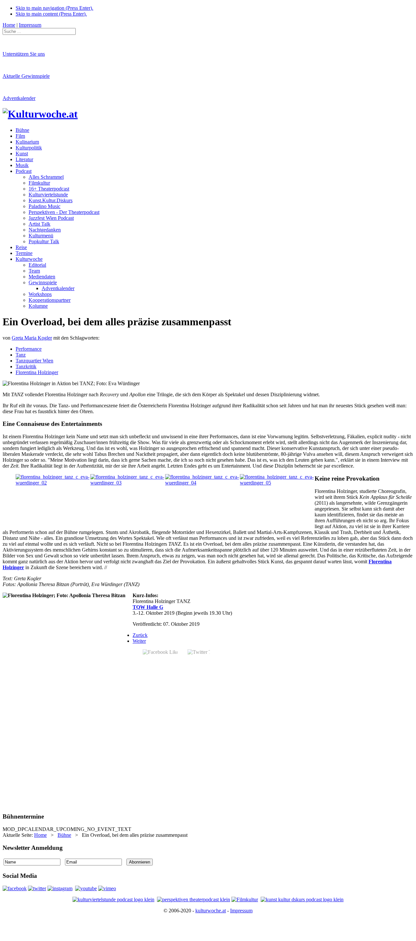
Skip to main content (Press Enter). (51, 14)
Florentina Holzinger (37, 372)
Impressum (241, 910)
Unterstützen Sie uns (24, 54)
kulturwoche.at (210, 910)
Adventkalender (19, 98)
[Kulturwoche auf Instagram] (59, 888)
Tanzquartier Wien (34, 360)
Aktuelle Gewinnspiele (26, 76)
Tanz (21, 355)
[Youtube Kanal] (107, 888)
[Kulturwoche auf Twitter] (37, 888)
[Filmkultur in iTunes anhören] (244, 899)
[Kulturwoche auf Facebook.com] (15, 888)
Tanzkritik (26, 366)
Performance (29, 349)
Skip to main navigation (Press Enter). (54, 8)
